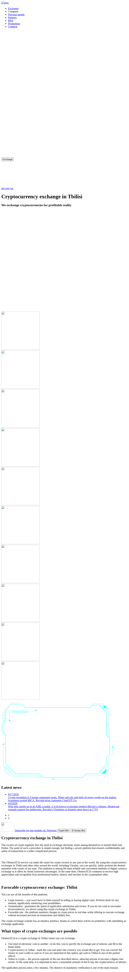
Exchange (13, 8)
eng (8, 188)
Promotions (14, 23)
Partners (12, 17)
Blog (10, 20)
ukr (3, 188)
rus (11, 188)
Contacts (12, 26)
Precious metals (16, 14)
